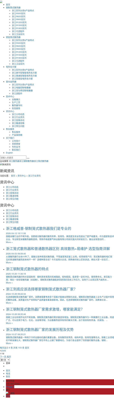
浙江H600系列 (18, 16)
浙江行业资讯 (18, 117)
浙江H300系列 (18, 13)
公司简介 (16, 140)
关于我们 (10, 137)
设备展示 (16, 99)
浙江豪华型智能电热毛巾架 (24, 72)
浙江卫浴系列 (18, 34)
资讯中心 (10, 111)
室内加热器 (11, 81)
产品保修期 (17, 134)
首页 (8, 4)
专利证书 (16, 146)
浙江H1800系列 (19, 28)
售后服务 (10, 128)
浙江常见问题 (18, 125)
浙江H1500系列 (19, 25)
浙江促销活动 (18, 120)
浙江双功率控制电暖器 (22, 90)
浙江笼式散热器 (41, 160)
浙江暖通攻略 (18, 122)
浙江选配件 (17, 93)
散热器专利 (17, 105)
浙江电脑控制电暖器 (21, 87)
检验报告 (16, 108)
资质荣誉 (16, 143)
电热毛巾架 (11, 66)
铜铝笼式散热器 (13, 37)
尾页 (9, 356)
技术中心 (10, 96)
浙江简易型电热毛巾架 (22, 78)
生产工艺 (16, 102)
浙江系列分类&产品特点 (23, 10)
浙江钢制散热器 (26, 160)
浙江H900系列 (18, 19)
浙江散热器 (14, 160)
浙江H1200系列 (19, 22)
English (9, 152)
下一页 (3, 356)
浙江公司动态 (18, 114)
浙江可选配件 (18, 31)
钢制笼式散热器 (13, 7)
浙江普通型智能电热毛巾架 (24, 75)
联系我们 (16, 149)
